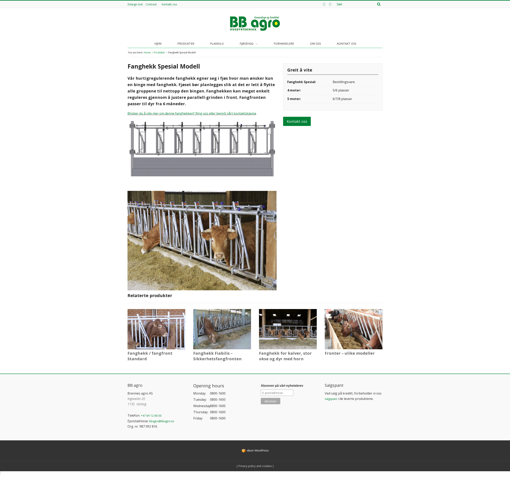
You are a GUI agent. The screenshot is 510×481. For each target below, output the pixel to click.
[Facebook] (324, 4)
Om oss (315, 43)
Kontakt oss (169, 4)
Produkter (185, 43)
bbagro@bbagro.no (161, 421)
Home (147, 52)
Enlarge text (135, 4)
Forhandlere (284, 43)
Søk (379, 4)
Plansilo (217, 43)
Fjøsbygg (247, 43)
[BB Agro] (255, 23)
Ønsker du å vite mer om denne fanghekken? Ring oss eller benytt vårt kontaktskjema (192, 113)
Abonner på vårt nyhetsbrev (282, 385)
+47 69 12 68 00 (151, 415)
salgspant (331, 399)
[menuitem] (170, 4)
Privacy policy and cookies (254, 466)
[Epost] (330, 4)
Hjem (157, 43)
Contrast (151, 4)
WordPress (258, 450)
